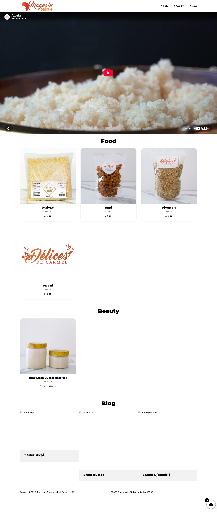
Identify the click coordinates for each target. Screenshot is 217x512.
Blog (193, 6)
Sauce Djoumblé (156, 475)
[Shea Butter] (86, 412)
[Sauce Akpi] (27, 412)
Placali (48, 285)
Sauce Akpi (34, 455)
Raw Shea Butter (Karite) (48, 378)
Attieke (48, 207)
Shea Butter (93, 475)
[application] (108, 73)
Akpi (108, 207)
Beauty (179, 6)
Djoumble (169, 207)
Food (164, 6)
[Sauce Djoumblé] (147, 412)
